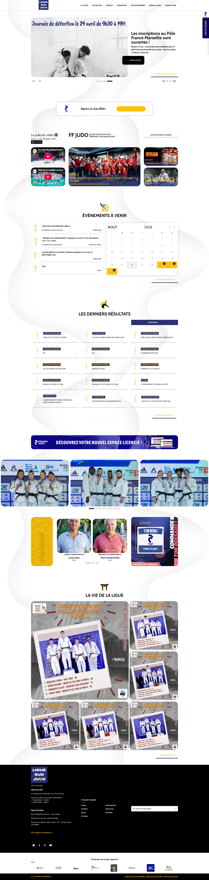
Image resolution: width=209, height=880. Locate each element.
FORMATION (122, 5)
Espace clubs (109, 809)
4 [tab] (109, 81)
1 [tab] (98, 81)
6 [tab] (111, 508)
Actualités (97, 5)
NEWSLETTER (170, 5)
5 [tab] (107, 508)
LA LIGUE (84, 5)
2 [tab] (101, 81)
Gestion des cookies (154, 876)
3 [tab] (105, 81)
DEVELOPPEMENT (138, 5)
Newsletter (109, 812)
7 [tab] (115, 508)
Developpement (110, 805)
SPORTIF (109, 5)
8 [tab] (118, 508)
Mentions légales (171, 876)
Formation (84, 816)
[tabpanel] (35, 483)
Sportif (83, 812)
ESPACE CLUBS (155, 5)
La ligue (83, 805)
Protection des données (135, 876)
